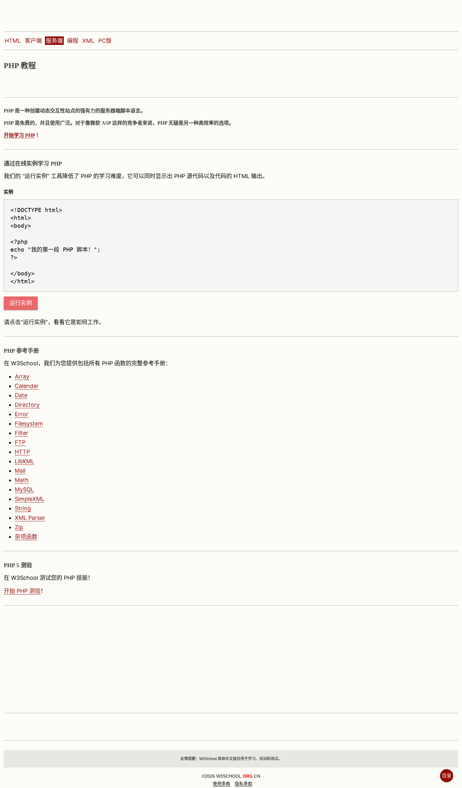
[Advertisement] (192, 659)
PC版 (105, 40)
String (23, 508)
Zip (19, 527)
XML (88, 40)
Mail (20, 470)
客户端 (33, 40)
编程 (72, 40)
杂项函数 (26, 536)
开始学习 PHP (19, 135)
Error (21, 414)
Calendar (27, 386)
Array (22, 376)
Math (22, 480)
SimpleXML (29, 499)
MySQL (24, 489)
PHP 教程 (18, 84)
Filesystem (29, 423)
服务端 (54, 40)
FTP (20, 442)
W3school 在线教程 (46, 14)
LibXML (24, 461)
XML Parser (30, 517)
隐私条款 (243, 783)
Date (21, 395)
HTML (13, 40)
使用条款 (221, 783)
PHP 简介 (55, 84)
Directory (27, 404)
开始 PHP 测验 (22, 591)
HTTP (22, 451)
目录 (446, 776)
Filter (21, 433)
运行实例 (20, 303)
